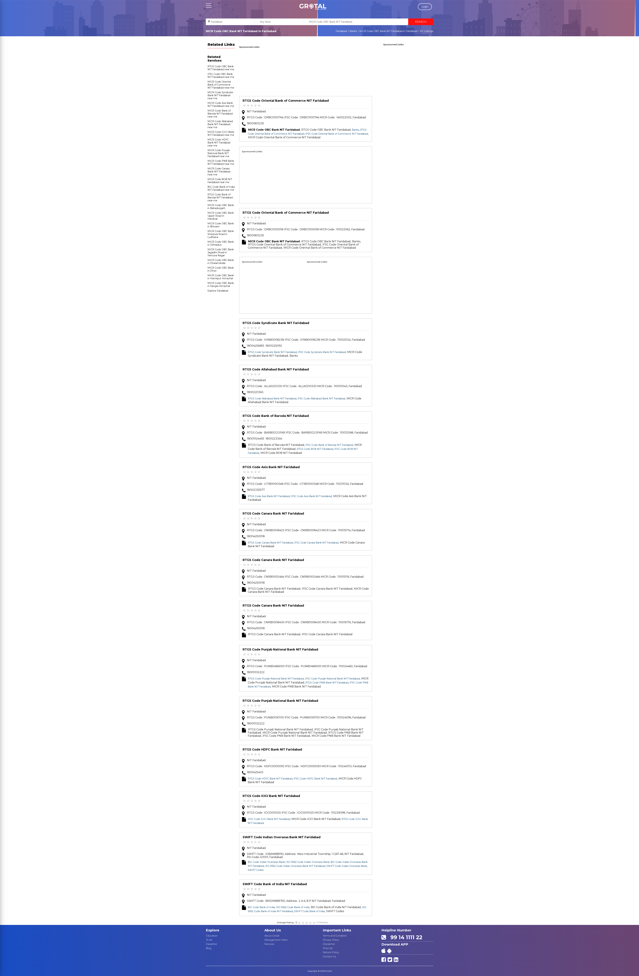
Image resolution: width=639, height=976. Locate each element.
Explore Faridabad (218, 290)
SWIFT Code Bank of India (309, 911)
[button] (312, 7)
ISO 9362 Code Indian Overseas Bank (307, 862)
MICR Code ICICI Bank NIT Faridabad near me (221, 133)
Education (212, 935)
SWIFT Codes (256, 869)
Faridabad (341, 31)
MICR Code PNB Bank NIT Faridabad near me (221, 162)
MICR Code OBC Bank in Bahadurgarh (221, 207)
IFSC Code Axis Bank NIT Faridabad (311, 496)
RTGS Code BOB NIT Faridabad (315, 448)
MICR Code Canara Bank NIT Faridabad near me (219, 171)
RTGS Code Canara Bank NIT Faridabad (273, 513)
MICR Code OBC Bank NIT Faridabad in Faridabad (388, 31)
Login (425, 6)
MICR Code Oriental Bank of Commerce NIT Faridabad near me (221, 84)
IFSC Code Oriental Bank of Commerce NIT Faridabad (336, 133)
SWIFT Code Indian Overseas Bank (346, 866)
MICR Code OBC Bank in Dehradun (221, 243)
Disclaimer (329, 944)
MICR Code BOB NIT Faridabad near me (220, 181)
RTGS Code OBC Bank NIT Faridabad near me (221, 68)
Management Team (276, 939)
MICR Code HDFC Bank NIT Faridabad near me (219, 142)
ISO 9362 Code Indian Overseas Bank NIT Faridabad (295, 866)
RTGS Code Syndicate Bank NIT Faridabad (276, 323)
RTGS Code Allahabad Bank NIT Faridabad (276, 369)
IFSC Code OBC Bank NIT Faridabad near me (221, 76)
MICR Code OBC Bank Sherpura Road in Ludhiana (221, 234)
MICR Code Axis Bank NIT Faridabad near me (221, 105)
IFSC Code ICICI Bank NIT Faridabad (269, 819)
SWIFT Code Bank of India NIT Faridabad (275, 884)
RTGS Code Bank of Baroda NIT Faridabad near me (220, 197)
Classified (211, 944)
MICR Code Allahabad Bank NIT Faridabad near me (220, 124)
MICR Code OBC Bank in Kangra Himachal (221, 285)
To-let (209, 939)
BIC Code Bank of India (261, 907)
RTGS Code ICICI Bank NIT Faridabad (271, 796)
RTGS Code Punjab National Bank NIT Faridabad (280, 649)
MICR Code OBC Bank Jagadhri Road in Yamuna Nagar (221, 252)
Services (269, 944)
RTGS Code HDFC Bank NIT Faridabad (272, 749)
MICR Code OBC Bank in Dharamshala (221, 262)
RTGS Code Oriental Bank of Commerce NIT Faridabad (286, 101)
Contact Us (329, 956)
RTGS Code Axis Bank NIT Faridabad (271, 467)
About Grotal (271, 935)
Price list (328, 948)
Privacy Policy (331, 939)
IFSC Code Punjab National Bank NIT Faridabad (332, 678)
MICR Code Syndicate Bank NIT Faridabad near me (220, 95)
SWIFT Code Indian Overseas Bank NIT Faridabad (281, 837)
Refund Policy (331, 952)
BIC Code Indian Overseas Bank (266, 862)
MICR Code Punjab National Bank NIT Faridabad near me (219, 153)
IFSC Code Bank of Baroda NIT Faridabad (329, 444)
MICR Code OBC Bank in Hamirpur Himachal (221, 277)
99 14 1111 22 (404, 937)
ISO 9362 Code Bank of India (292, 907)
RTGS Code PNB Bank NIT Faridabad (326, 682)
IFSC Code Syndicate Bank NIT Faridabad (322, 352)
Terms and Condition (335, 935)
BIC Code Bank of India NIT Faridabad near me (221, 188)
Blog (208, 948)
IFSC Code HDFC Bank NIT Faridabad (315, 778)
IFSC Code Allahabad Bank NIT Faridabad (321, 398)
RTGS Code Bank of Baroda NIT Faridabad (276, 416)
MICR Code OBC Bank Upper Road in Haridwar (221, 215)
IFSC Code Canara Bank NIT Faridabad (316, 542)
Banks (353, 31)
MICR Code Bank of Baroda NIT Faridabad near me (220, 113)
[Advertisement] (305, 72)
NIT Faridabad (256, 111)
